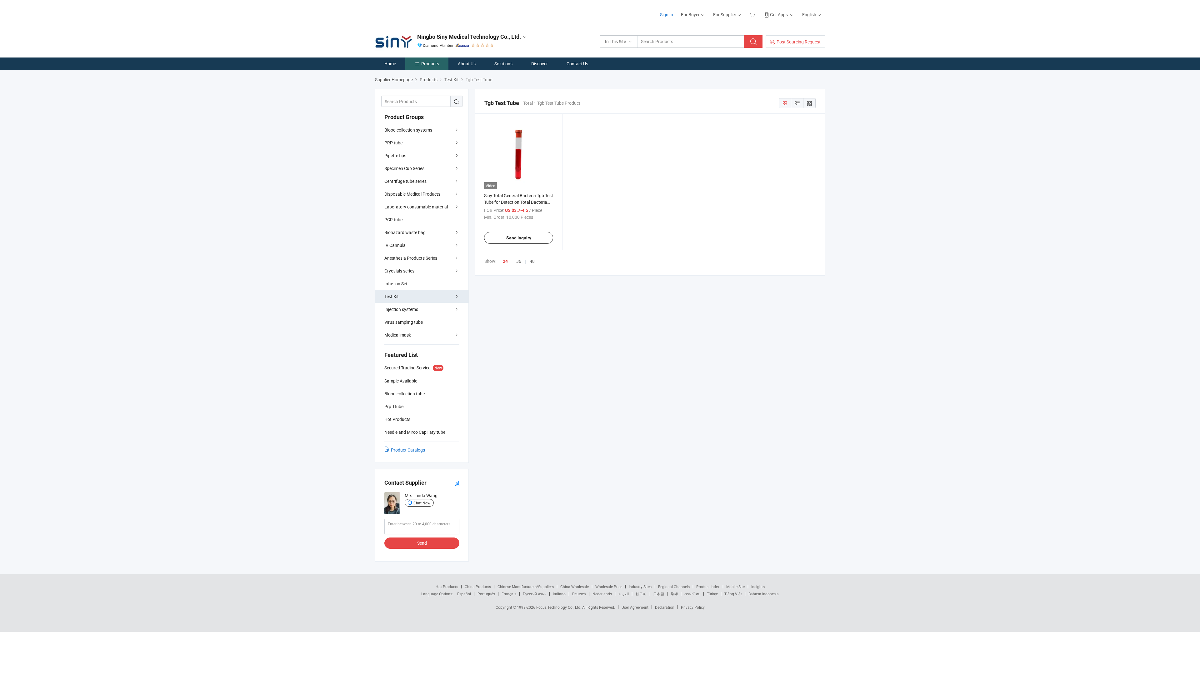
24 (505, 261)
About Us (467, 64)
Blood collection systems (408, 130)
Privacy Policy (693, 607)
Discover (539, 64)
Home (390, 64)
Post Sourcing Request (799, 42)
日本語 (658, 593)
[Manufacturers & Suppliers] (415, 12)
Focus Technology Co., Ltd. (559, 607)
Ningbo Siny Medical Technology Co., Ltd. (469, 36)
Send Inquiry (518, 237)
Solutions (503, 64)
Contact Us (577, 64)
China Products (478, 586)
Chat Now (421, 502)
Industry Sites (640, 586)
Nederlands (602, 593)
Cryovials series (399, 271)
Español (464, 593)
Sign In (666, 15)
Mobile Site (735, 586)
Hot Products (447, 586)
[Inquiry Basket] (753, 15)
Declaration (664, 607)
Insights (758, 586)
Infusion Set (396, 284)
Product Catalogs (408, 450)
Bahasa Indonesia (763, 593)
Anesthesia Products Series (410, 258)
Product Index (708, 586)
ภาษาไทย (692, 593)
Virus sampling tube (403, 322)
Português (486, 593)
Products (430, 64)
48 (532, 261)
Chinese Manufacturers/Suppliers (526, 586)
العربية (623, 593)
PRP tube (393, 143)
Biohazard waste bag (405, 232)
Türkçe (712, 593)
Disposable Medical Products (412, 194)
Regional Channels (674, 586)
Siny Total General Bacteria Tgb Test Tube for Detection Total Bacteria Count (518, 202)
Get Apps (779, 15)
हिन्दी (674, 593)
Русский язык (534, 593)
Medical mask (397, 335)
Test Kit (391, 296)
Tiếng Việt (733, 593)
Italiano (559, 593)
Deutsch (579, 593)
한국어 (641, 593)
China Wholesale (574, 586)
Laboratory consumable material (416, 207)
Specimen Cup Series (404, 168)
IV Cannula (395, 245)
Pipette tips (395, 155)
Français (509, 593)
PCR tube (393, 219)
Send (422, 543)
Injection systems (401, 309)
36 (518, 261)
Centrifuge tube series (405, 181)
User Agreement (635, 607)
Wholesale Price (608, 586)
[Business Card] (456, 483)
